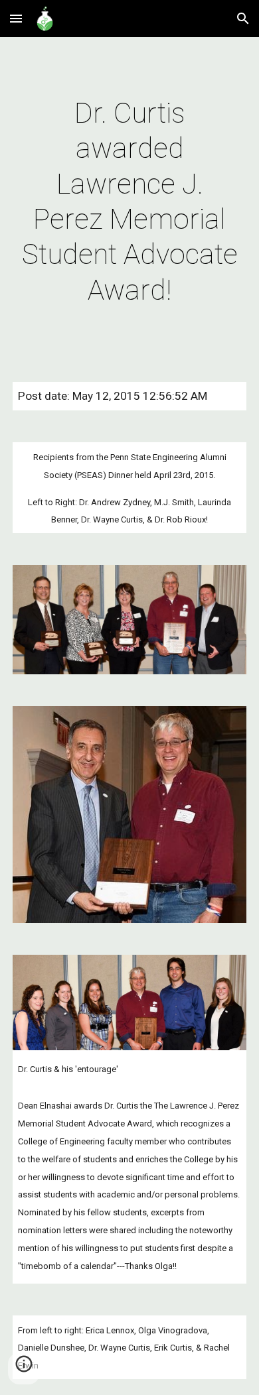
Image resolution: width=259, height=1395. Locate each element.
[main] (129, 201)
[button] (16, 18)
